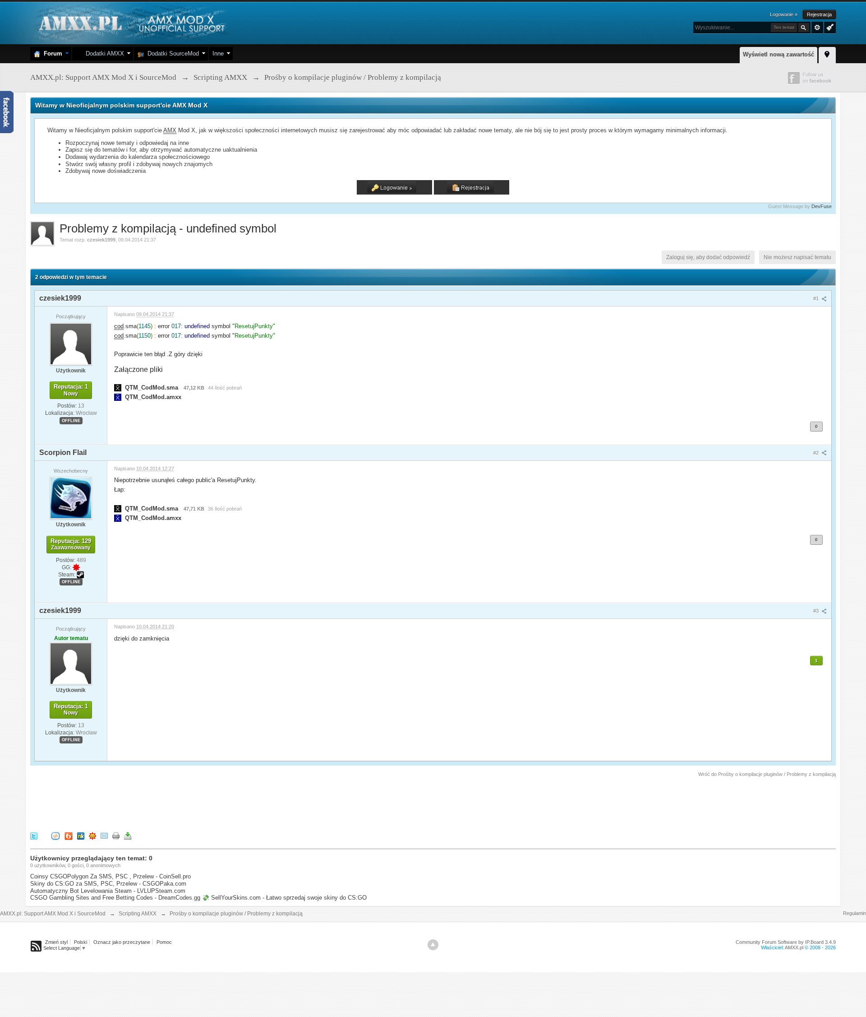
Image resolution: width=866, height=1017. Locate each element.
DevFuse (821, 206)
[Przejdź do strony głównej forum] (130, 22)
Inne (218, 53)
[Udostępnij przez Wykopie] (55, 835)
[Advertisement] (194, 803)
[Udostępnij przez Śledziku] (80, 835)
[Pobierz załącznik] (117, 387)
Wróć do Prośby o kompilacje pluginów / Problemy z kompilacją (767, 774)
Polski (80, 942)
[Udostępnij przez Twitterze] (33, 835)
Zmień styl (56, 942)
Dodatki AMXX (103, 53)
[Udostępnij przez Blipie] (68, 835)
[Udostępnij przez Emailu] (104, 835)
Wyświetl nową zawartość (778, 54)
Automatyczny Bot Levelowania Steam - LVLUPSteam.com (107, 890)
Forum (51, 53)
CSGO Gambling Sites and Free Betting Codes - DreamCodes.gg (115, 897)
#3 (816, 610)
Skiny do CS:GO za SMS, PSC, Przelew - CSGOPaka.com (108, 883)
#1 (816, 298)
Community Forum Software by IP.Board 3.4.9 (786, 942)
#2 (816, 452)
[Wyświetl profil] (71, 343)
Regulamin (854, 913)
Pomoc (164, 942)
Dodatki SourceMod (171, 53)
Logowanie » (783, 14)
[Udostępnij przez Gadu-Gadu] (92, 835)
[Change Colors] (829, 27)
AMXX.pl (794, 947)
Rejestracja (819, 14)
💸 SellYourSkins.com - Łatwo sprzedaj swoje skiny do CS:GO (284, 897)
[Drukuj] (116, 835)
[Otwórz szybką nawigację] (827, 53)
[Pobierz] (127, 835)
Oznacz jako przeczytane (121, 942)
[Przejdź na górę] (433, 944)
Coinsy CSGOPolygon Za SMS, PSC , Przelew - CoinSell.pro (110, 876)
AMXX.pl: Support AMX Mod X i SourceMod (53, 913)
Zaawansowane (817, 27)
